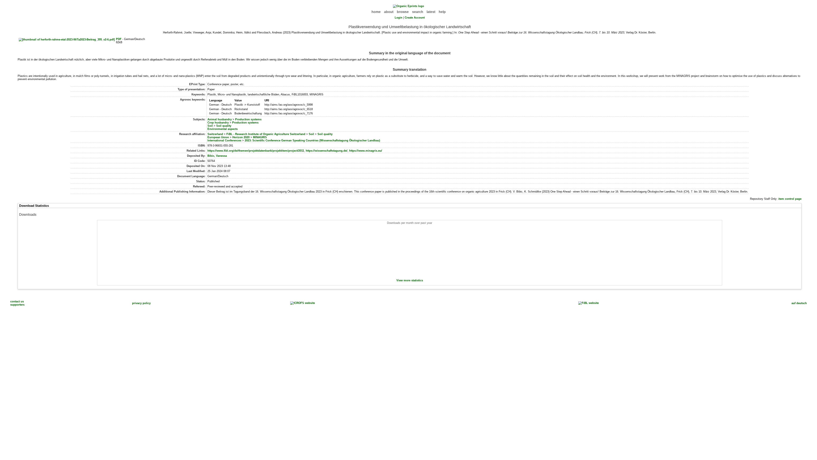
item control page (789, 198)
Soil (210, 125)
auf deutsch (799, 303)
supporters (17, 304)
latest (431, 12)
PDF (118, 39)
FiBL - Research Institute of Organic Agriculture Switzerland (265, 134)
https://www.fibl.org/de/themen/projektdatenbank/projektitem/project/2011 (255, 150)
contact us (17, 301)
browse (403, 12)
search (417, 12)
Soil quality (223, 125)
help (442, 12)
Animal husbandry (219, 119)
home (376, 12)
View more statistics (409, 280)
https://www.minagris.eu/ (365, 150)
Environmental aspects (222, 129)
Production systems (248, 119)
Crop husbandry (218, 122)
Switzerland (215, 134)
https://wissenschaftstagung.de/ (326, 150)
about (388, 12)
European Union (218, 137)
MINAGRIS (260, 137)
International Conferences (224, 140)
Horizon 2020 (241, 137)
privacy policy (141, 303)
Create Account (415, 17)
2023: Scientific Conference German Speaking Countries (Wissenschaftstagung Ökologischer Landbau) (312, 140)
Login (398, 17)
